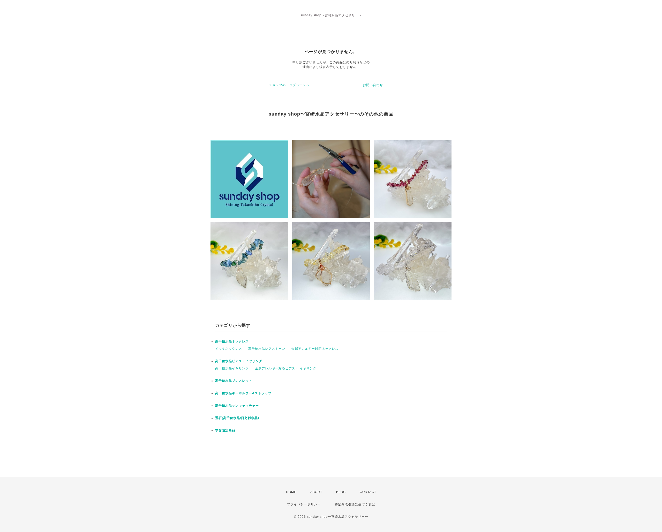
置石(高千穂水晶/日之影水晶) (237, 418)
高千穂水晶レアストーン (266, 349)
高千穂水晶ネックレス (232, 341)
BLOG (341, 492)
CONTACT (368, 492)
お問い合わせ (373, 85)
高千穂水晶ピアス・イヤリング (238, 361)
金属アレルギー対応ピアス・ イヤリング (286, 368)
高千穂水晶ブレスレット (233, 381)
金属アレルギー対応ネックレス (314, 349)
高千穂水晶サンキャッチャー (237, 405)
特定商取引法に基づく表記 (355, 504)
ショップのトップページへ (289, 85)
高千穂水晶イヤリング (232, 368)
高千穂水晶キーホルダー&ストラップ (243, 393)
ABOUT (316, 492)
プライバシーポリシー (304, 504)
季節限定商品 (225, 430)
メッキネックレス (228, 349)
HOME (291, 492)
